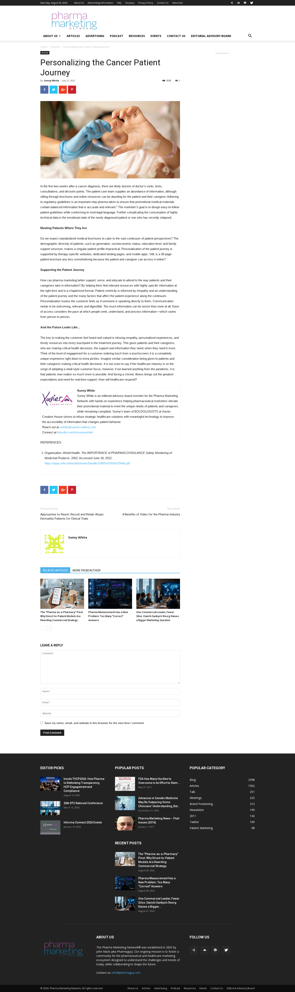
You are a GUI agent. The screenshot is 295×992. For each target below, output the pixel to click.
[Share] (232, 3)
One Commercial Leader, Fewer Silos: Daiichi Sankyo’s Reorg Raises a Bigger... (158, 902)
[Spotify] (245, 3)
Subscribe (177, 2)
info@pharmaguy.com (126, 973)
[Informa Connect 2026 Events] (50, 827)
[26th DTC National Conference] (50, 808)
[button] (250, 36)
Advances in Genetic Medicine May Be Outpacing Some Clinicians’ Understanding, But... (159, 802)
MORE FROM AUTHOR (87, 570)
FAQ (119, 2)
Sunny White (51, 80)
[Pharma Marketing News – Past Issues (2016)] (125, 823)
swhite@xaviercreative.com (78, 427)
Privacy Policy (145, 2)
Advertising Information (100, 2)
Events (156, 36)
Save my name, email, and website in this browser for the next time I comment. (95, 723)
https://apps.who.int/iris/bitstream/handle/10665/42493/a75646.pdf (87, 463)
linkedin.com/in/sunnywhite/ (75, 432)
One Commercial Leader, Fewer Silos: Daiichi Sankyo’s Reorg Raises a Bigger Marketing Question (157, 616)
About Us (79, 2)
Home (43, 47)
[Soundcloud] (238, 3)
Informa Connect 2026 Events (83, 822)
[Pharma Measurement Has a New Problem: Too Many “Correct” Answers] (110, 594)
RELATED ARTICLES (55, 570)
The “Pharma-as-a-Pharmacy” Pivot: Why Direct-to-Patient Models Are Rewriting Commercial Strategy (61, 616)
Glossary (129, 2)
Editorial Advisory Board (211, 36)
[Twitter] (252, 3)
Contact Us (162, 2)
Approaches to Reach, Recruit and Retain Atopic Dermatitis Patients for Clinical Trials (72, 516)
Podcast (116, 36)
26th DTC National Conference (83, 803)
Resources (137, 36)
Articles (73, 36)
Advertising (94, 36)
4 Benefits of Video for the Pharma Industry (151, 514)
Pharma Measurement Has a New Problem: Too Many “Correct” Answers (108, 616)
